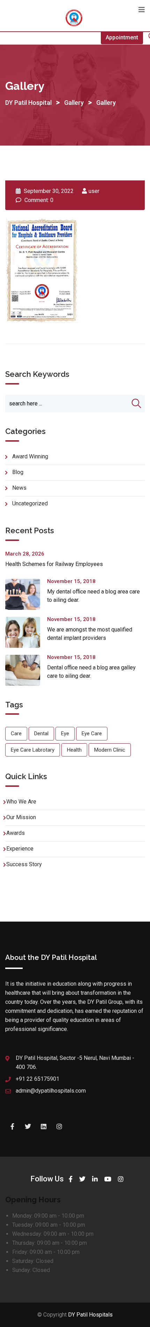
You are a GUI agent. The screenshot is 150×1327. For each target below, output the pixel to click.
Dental (41, 733)
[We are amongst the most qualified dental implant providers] (26, 632)
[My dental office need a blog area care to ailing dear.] (26, 594)
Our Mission (21, 817)
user (94, 191)
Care (16, 733)
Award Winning (30, 456)
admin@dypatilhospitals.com (51, 1090)
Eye (65, 733)
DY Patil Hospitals (90, 1314)
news (19, 487)
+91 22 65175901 (37, 1079)
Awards (15, 833)
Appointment (122, 37)
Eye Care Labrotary (32, 750)
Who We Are (21, 801)
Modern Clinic (109, 750)
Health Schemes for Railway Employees (54, 564)
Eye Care (92, 733)
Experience (19, 848)
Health (74, 750)
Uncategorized (30, 503)
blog (17, 472)
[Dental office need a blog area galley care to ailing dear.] (26, 670)
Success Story (24, 864)
